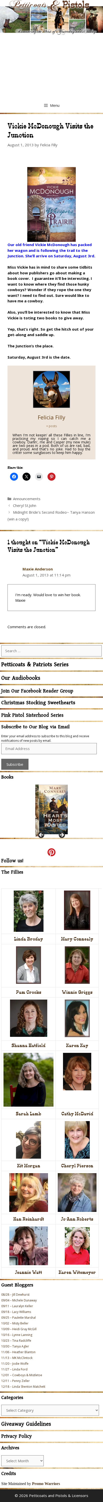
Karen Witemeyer (77, 1272)
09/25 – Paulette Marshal (18, 1317)
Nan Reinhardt (28, 1219)
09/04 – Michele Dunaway (19, 1300)
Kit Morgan (28, 1166)
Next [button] (61, 835)
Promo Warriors (46, 1483)
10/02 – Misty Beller (14, 1323)
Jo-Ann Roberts (77, 1219)
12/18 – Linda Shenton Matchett (23, 1386)
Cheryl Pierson (77, 1166)
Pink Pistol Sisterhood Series (32, 715)
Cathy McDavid (77, 1114)
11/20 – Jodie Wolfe (14, 1363)
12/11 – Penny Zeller (15, 1381)
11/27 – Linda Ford (14, 1369)
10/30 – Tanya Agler (15, 1346)
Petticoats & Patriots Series (34, 664)
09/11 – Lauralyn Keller (17, 1306)
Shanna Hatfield (29, 1045)
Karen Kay (77, 1045)
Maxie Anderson (37, 568)
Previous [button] (41, 835)
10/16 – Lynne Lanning (16, 1335)
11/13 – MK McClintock (16, 1358)
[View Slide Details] (51, 810)
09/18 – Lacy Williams (16, 1312)
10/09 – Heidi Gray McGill (18, 1329)
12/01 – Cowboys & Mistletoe (21, 1375)
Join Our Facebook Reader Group (37, 691)
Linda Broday (28, 939)
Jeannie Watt (28, 1272)
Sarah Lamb (28, 1114)
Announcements (26, 498)
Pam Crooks (28, 992)
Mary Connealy (77, 939)
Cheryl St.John (24, 505)
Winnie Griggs (77, 992)
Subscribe (14, 764)
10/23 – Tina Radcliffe (16, 1340)
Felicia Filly (51, 417)
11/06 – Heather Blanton (18, 1352)
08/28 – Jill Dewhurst (15, 1294)
